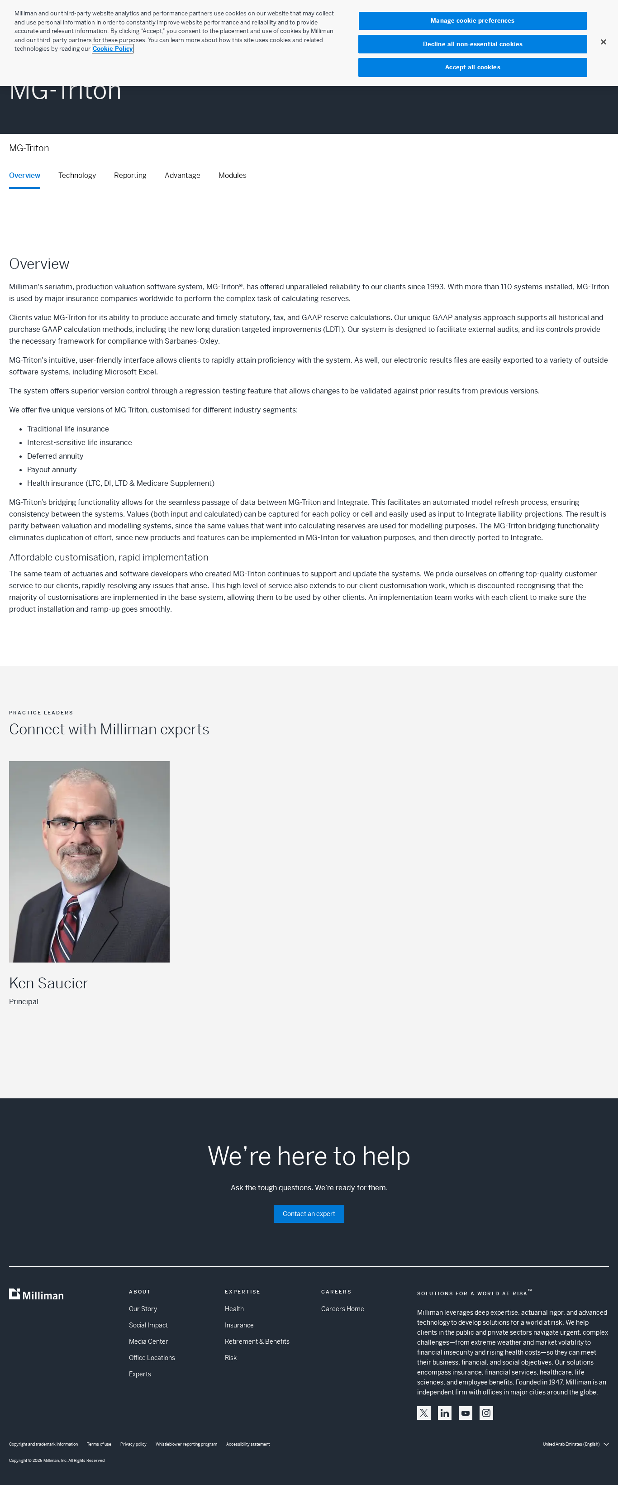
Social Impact (148, 1325)
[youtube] (465, 1413)
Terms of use (99, 1444)
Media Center (148, 1341)
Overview (24, 175)
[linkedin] (445, 1413)
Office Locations (152, 1358)
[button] (424, 1413)
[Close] (603, 42)
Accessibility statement (248, 1444)
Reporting (130, 175)
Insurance (239, 1325)
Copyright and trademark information (43, 1444)
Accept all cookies (472, 67)
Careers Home (342, 1309)
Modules (233, 175)
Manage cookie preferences (472, 20)
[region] (309, 43)
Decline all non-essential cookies (473, 44)
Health (234, 1309)
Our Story (143, 1309)
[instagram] (486, 1413)
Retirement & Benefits (257, 1341)
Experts (140, 1374)
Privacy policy (133, 1444)
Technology (77, 175)
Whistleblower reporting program (186, 1444)
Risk (231, 1358)
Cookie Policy (113, 49)
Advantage (182, 175)
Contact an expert (309, 1214)
